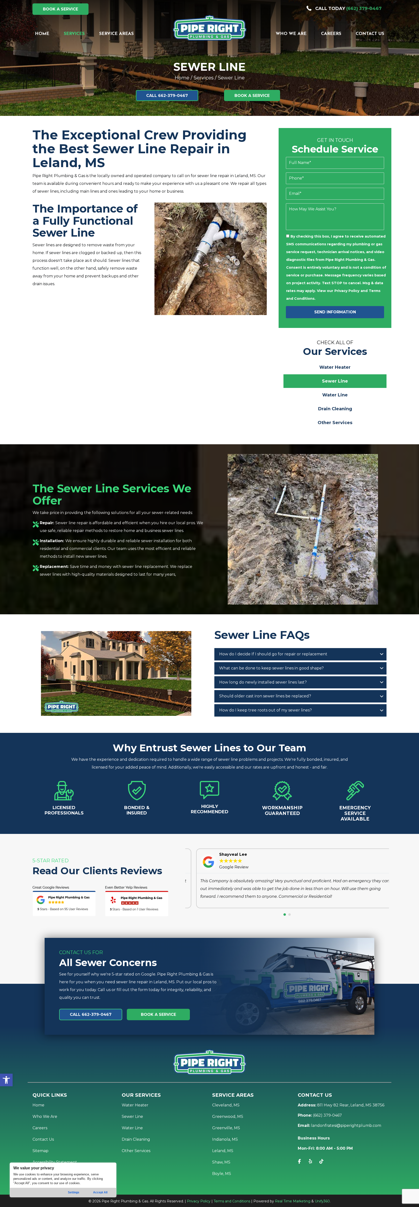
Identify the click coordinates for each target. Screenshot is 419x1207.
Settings (73, 1192)
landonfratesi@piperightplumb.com (346, 1125)
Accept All (100, 1192)
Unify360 (322, 1201)
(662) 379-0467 (364, 8)
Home (182, 78)
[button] (6, 1080)
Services (203, 78)
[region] (63, 1180)
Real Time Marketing (292, 1201)
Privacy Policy (346, 291)
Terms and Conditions (232, 1201)
